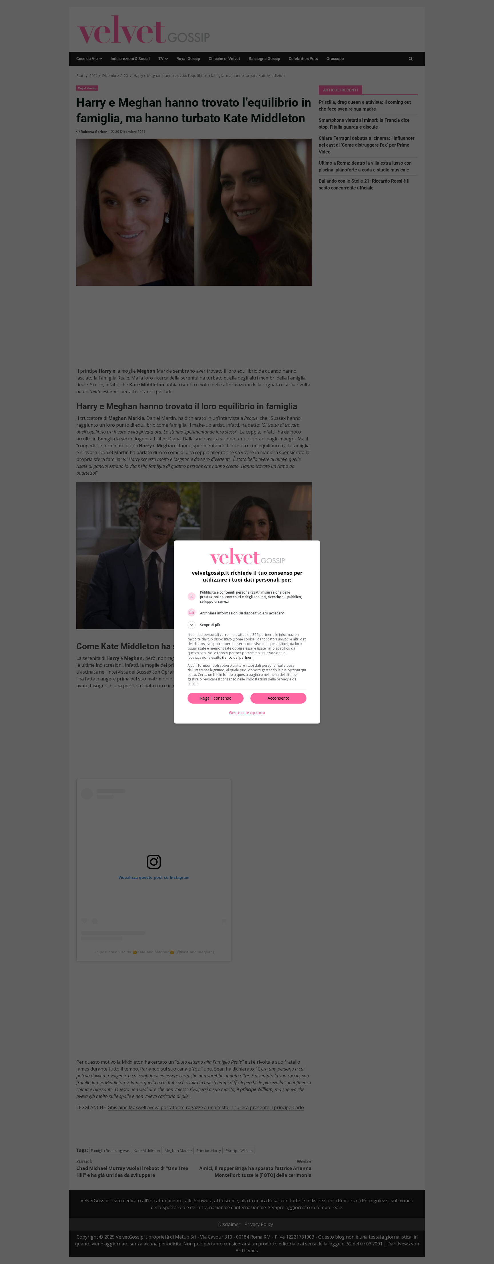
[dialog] (247, 632)
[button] (247, 625)
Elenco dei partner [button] (237, 657)
